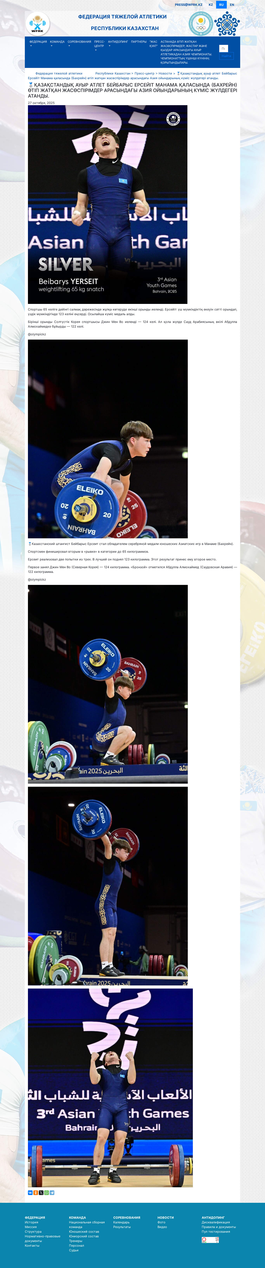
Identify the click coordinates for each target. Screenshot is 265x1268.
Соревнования (79, 41)
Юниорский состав (84, 1236)
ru (221, 5)
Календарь (121, 1222)
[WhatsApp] (46, 1192)
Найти (226, 56)
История (31, 1222)
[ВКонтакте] (30, 1192)
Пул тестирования (216, 1231)
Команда (57, 41)
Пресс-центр (99, 44)
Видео (162, 1227)
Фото (161, 1222)
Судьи (74, 1250)
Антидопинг (118, 41)
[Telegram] (52, 1192)
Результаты (122, 1227)
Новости (166, 1217)
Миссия (31, 1227)
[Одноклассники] (35, 1192)
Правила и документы (219, 1227)
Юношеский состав (84, 1231)
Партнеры (138, 41)
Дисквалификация (216, 1222)
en (232, 5)
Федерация (38, 41)
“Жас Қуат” (154, 44)
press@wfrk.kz (189, 5)
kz (211, 5)
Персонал (76, 1245)
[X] (41, 1192)
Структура (33, 1231)
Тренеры (75, 1241)
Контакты (32, 1245)
